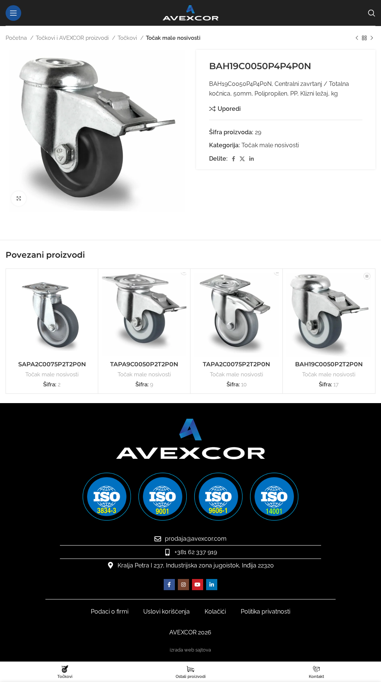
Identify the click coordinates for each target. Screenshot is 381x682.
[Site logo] (190, 12)
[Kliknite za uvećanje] (18, 198)
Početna (17, 38)
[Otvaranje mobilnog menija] (13, 13)
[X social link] (242, 159)
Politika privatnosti (265, 611)
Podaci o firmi (109, 611)
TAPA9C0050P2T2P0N (144, 364)
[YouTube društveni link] (197, 584)
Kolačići (215, 611)
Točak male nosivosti (173, 38)
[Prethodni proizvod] (357, 38)
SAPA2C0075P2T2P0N (52, 364)
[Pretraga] (371, 13)
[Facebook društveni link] (233, 159)
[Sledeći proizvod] (371, 38)
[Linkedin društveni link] (251, 159)
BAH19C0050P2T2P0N (329, 364)
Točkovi (128, 38)
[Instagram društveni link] (183, 584)
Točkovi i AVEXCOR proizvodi (73, 38)
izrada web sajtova (190, 650)
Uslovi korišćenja (166, 611)
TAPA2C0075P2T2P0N (236, 364)
